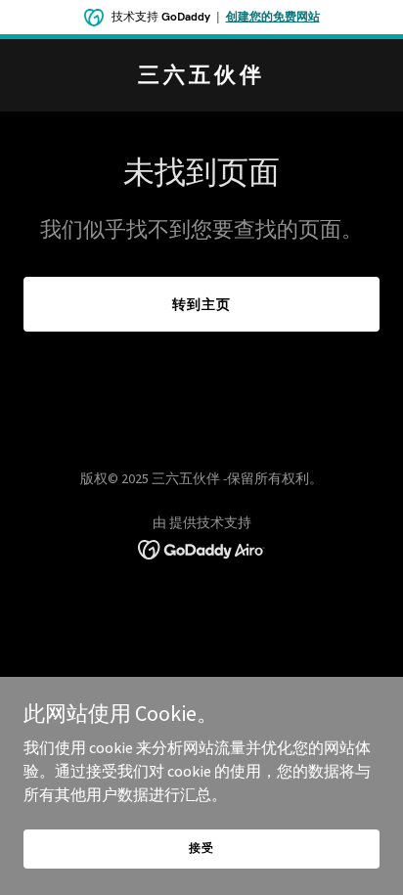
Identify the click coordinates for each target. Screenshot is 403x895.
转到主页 (201, 304)
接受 (201, 847)
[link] (201, 76)
